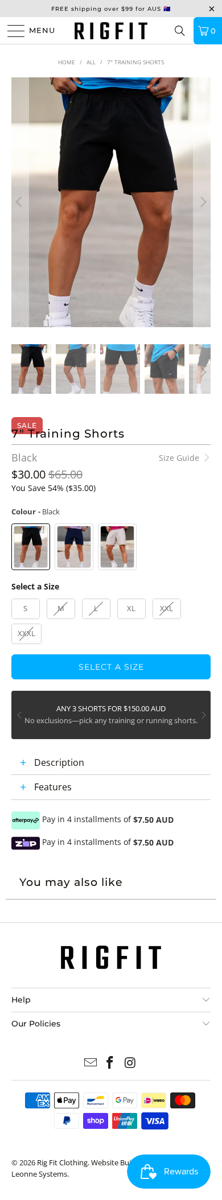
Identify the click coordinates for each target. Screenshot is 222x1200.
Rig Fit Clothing (62, 1162)
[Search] (180, 30)
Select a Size (35, 586)
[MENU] (11, 30)
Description (59, 762)
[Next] (202, 202)
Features (53, 787)
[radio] (30, 546)
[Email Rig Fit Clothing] (90, 1063)
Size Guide (180, 457)
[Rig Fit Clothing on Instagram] (130, 1063)
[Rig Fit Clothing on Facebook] (110, 1063)
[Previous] (20, 202)
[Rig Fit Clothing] (111, 30)
